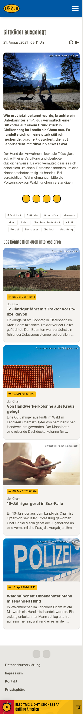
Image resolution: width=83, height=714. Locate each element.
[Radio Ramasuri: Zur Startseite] (36, 8)
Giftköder (33, 215)
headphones (71, 42)
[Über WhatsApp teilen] (46, 198)
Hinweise (70, 215)
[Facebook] (36, 654)
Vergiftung (66, 229)
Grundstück (51, 215)
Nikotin (70, 222)
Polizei (14, 229)
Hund (12, 222)
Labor (24, 222)
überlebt (49, 229)
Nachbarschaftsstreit (47, 222)
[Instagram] (46, 654)
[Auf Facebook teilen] (26, 198)
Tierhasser (31, 229)
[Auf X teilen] (36, 198)
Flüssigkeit (14, 215)
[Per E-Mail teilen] (56, 198)
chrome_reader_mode (77, 42)
